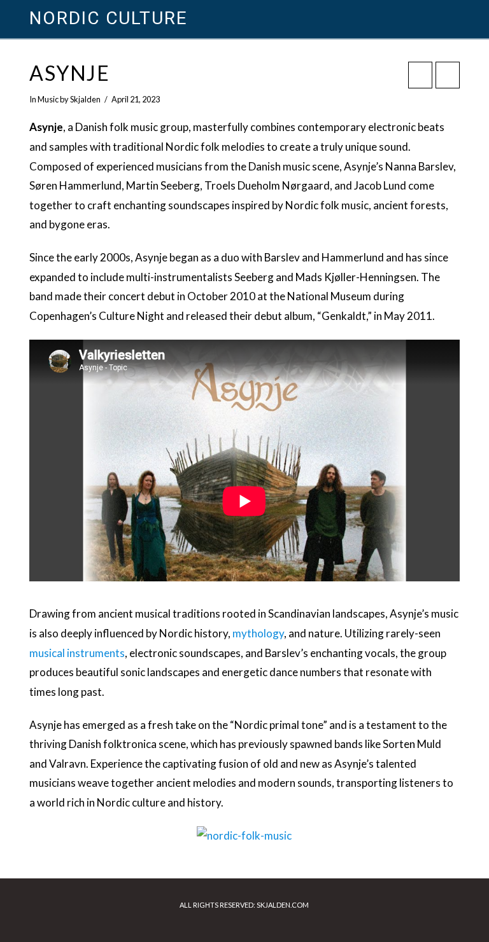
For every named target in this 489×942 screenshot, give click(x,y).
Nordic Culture (108, 18)
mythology (258, 633)
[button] (454, 19)
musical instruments (77, 653)
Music (48, 99)
